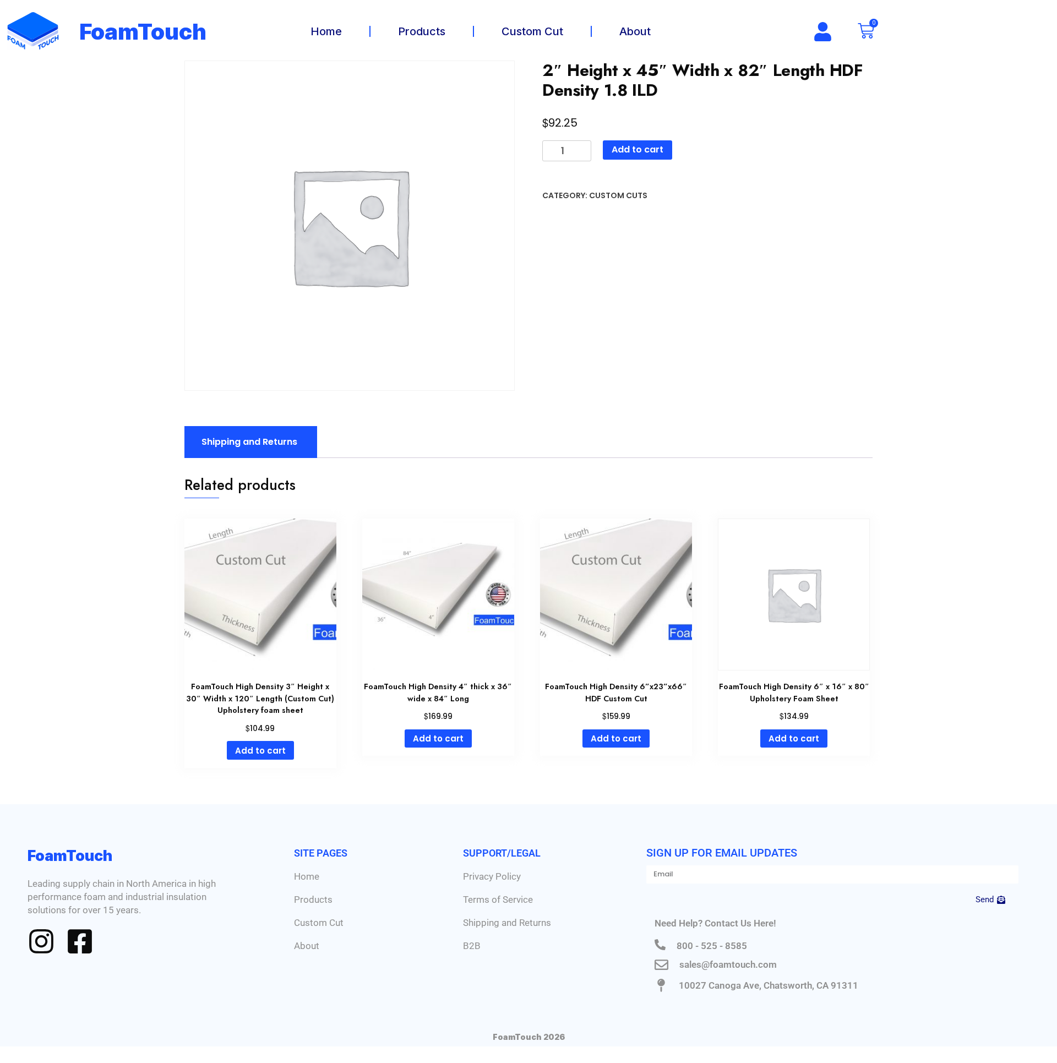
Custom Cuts (618, 195)
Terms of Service (498, 899)
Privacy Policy (492, 876)
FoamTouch (143, 31)
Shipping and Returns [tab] (249, 441)
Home (326, 31)
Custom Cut (532, 31)
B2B (472, 945)
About (635, 31)
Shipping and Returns (507, 922)
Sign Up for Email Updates (721, 852)
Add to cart (637, 149)
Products (421, 31)
